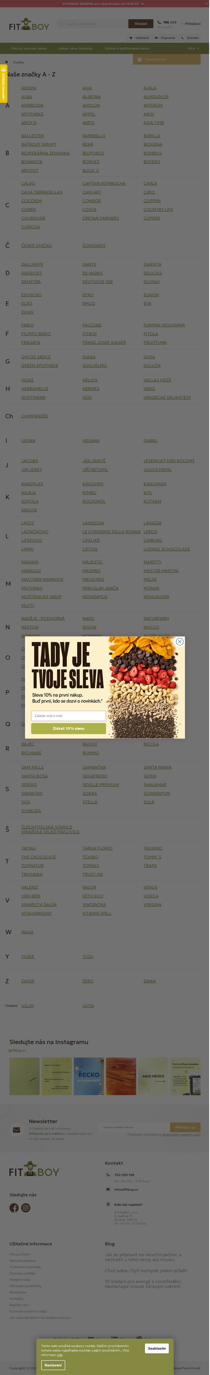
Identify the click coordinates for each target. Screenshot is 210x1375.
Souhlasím (157, 1348)
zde (59, 1355)
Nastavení (53, 1365)
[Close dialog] (179, 641)
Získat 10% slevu (68, 728)
